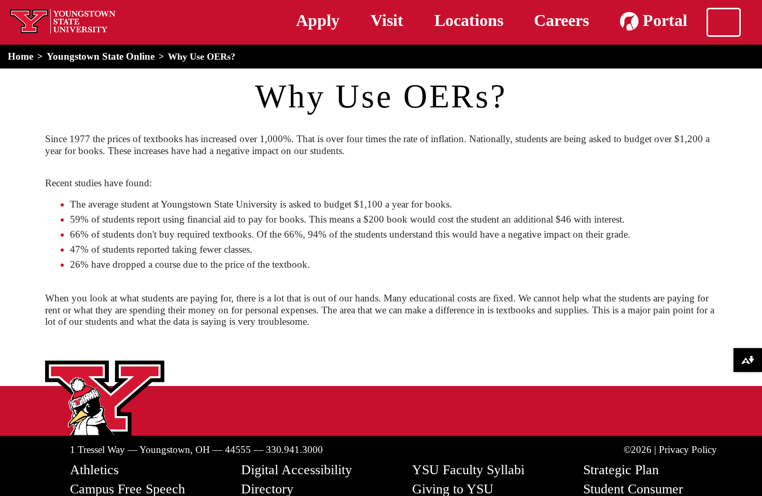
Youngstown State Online (100, 56)
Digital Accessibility (296, 469)
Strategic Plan (621, 469)
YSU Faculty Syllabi (468, 469)
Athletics (94, 469)
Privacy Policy (688, 449)
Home (20, 56)
